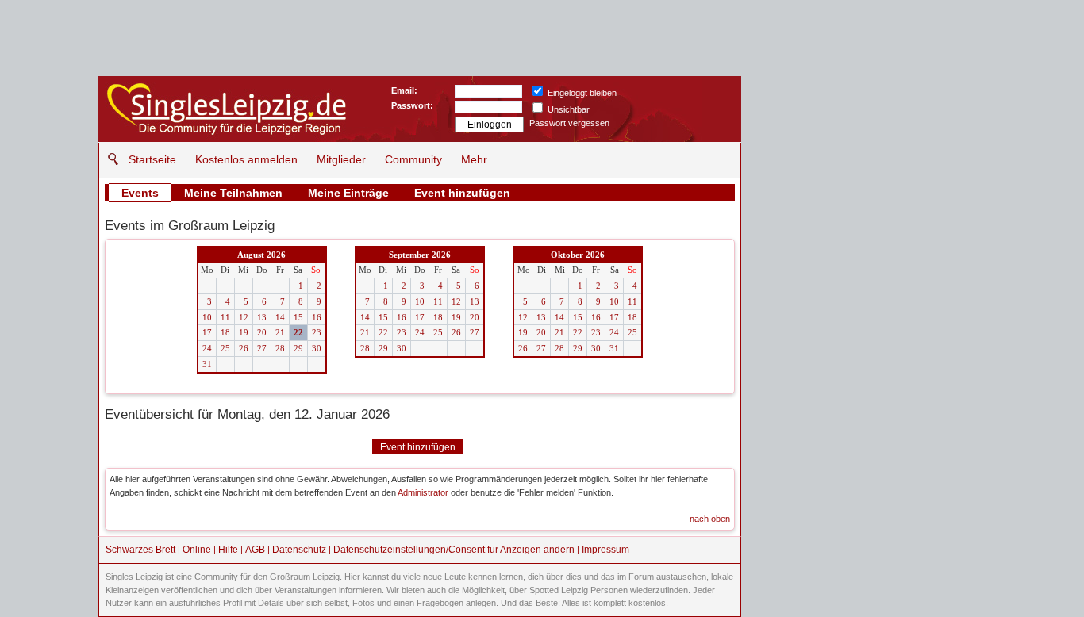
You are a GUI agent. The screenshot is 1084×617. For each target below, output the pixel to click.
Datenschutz (299, 549)
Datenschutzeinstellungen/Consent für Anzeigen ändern (454, 549)
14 (280, 317)
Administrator (423, 492)
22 (298, 332)
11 (225, 317)
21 (280, 332)
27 (262, 348)
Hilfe (228, 549)
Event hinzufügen (462, 192)
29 (298, 348)
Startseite (152, 159)
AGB (255, 549)
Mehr (474, 159)
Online (197, 549)
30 (316, 348)
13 (262, 317)
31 (207, 364)
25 (225, 348)
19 (243, 332)
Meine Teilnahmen (233, 192)
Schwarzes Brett (140, 549)
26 (243, 348)
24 (207, 348)
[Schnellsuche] (109, 159)
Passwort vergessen (569, 123)
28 (280, 348)
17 (207, 332)
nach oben (710, 518)
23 (316, 332)
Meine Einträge (348, 192)
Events (140, 192)
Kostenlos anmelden (246, 159)
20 (262, 332)
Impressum (605, 549)
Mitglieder (341, 159)
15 (298, 317)
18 (225, 332)
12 (243, 317)
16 (316, 317)
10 (207, 317)
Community (413, 159)
